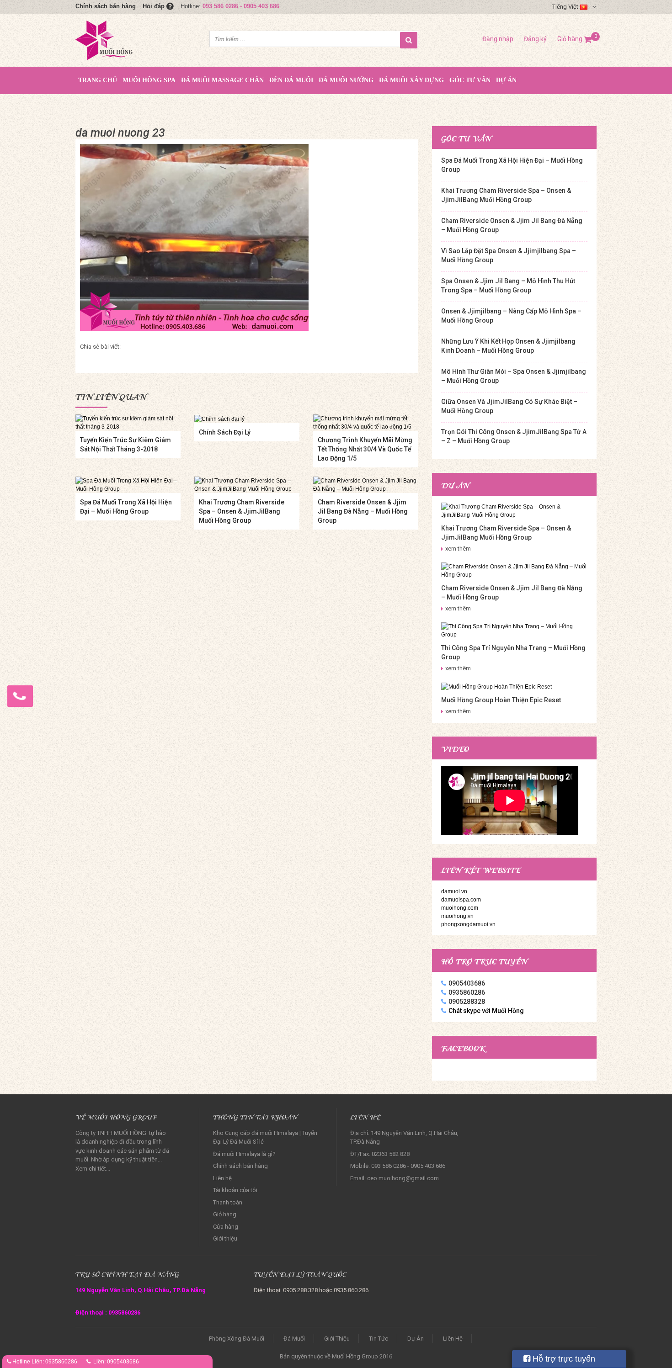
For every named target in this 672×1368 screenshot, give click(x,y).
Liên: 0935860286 (54, 1361)
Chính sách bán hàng (105, 6)
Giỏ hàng (574, 38)
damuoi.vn (454, 891)
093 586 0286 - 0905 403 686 (241, 6)
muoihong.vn (457, 916)
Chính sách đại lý (225, 432)
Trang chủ (97, 80)
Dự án (506, 80)
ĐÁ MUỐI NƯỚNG (346, 80)
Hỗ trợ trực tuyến (562, 1358)
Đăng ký (535, 38)
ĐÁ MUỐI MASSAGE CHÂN (222, 80)
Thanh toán (227, 1202)
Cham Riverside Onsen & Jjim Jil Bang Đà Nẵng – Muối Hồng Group (363, 511)
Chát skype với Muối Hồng (486, 1010)
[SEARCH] (408, 40)
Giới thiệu (225, 1238)
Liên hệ (222, 1178)
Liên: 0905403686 (116, 1361)
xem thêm (458, 548)
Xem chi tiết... (92, 1168)
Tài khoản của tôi (235, 1190)
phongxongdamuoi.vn (468, 924)
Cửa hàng (225, 1226)
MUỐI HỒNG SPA (149, 80)
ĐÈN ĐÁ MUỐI (291, 80)
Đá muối (294, 1338)
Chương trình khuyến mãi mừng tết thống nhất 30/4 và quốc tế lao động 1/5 (365, 449)
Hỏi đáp (154, 6)
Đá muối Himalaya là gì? (244, 1154)
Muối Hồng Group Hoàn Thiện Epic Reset (501, 700)
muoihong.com (459, 908)
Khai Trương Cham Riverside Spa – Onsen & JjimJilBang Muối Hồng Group (241, 511)
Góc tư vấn (470, 80)
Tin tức (378, 1338)
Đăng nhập (497, 38)
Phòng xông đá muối (236, 1338)
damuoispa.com (461, 899)
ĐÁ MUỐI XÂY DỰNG (411, 80)
